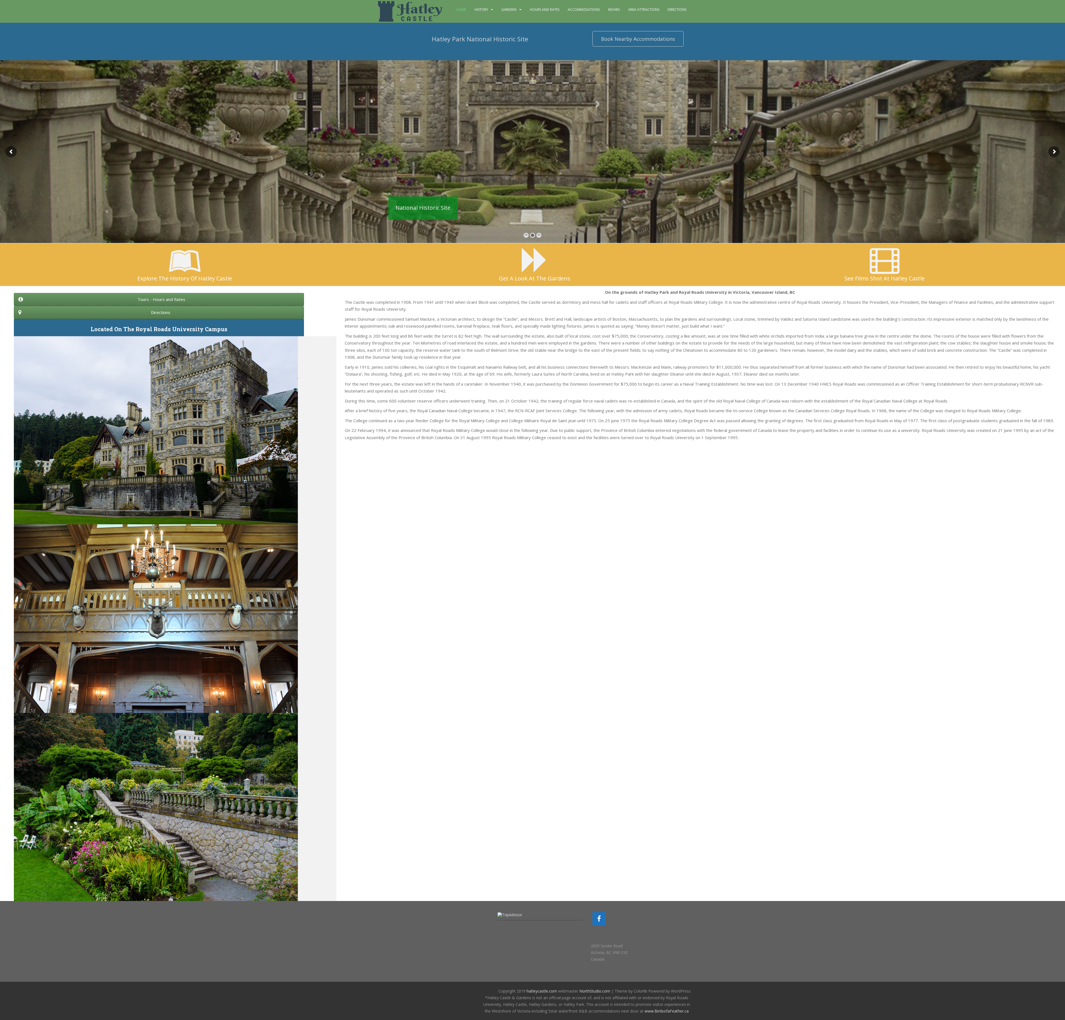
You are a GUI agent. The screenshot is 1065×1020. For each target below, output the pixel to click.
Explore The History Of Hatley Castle (184, 278)
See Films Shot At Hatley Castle (885, 278)
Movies (614, 9)
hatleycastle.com (542, 991)
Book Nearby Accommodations (638, 39)
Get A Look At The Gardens (534, 278)
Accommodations (584, 9)
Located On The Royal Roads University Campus (159, 329)
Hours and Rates (544, 9)
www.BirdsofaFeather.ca (667, 1011)
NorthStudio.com (594, 991)
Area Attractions (643, 9)
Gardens (508, 9)
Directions (677, 9)
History (481, 9)
